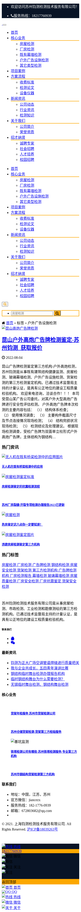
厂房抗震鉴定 (51, 581)
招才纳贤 (18, 137)
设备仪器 (27, 93)
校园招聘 (27, 160)
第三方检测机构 (45, 570)
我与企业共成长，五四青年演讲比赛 (39, 668)
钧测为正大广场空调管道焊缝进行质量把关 (45, 663)
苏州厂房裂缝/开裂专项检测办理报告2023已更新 (33, 505)
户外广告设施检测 (34, 60)
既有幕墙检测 (30, 55)
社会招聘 (27, 149)
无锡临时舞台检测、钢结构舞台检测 (39, 684)
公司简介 (27, 127)
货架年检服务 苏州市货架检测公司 (33, 713)
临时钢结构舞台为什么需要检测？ (38, 679)
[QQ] (12, 639)
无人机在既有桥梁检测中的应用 (22, 466)
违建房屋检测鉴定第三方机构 (21, 544)
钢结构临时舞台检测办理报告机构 (38, 674)
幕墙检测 (40, 576)
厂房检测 (27, 49)
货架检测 (24, 570)
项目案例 (18, 71)
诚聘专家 (27, 143)
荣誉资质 (27, 132)
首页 (14, 32)
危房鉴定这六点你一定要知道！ (22, 524)
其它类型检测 (30, 65)
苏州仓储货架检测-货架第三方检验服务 (36, 731)
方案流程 (18, 76)
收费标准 (27, 82)
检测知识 (27, 115)
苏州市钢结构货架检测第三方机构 (33, 774)
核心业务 (18, 38)
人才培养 (27, 154)
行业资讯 (27, 110)
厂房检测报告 (21, 576)
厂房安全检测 (28, 581)
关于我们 (18, 121)
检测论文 (27, 88)
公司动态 (27, 104)
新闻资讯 (18, 98)
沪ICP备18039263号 (42, 829)
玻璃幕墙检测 (59, 576)
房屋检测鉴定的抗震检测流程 (21, 486)
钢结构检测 (60, 565)
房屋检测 (27, 44)
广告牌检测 (41, 565)
